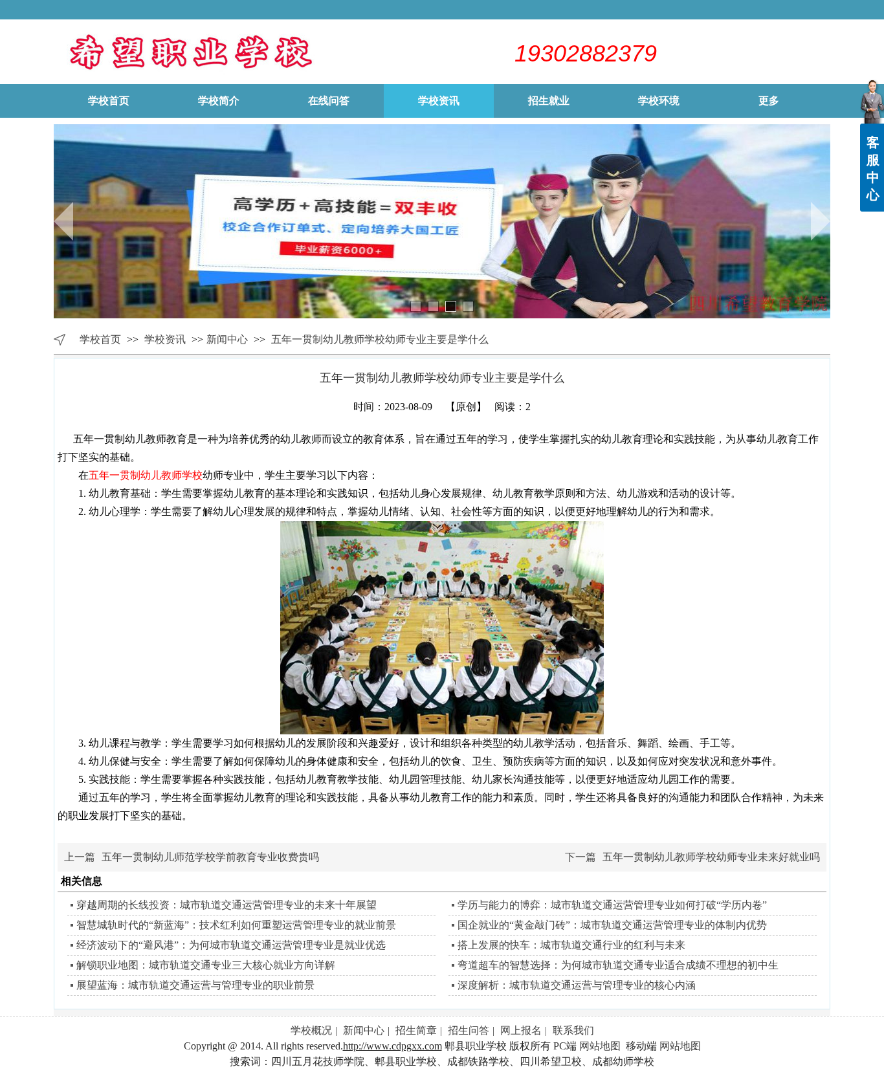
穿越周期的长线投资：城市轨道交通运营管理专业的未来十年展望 (226, 904)
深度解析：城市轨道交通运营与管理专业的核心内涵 (577, 985)
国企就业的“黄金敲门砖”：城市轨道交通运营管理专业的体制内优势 (612, 924)
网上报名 (521, 1030)
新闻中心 (227, 339)
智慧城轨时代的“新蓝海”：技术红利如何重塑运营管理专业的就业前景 (236, 924)
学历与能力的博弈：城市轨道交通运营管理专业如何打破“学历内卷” (612, 904)
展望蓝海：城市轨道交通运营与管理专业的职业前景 (195, 985)
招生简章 (416, 1030)
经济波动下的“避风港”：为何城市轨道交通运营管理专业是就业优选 (231, 944)
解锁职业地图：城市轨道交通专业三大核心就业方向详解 (205, 965)
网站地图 (600, 1045)
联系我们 (573, 1030)
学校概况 (311, 1030)
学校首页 (100, 339)
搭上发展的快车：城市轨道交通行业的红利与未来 (571, 944)
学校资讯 (166, 339)
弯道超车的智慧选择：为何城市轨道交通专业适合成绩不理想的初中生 (618, 965)
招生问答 (468, 1030)
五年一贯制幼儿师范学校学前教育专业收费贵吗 (210, 856)
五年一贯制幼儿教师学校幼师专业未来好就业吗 (711, 856)
